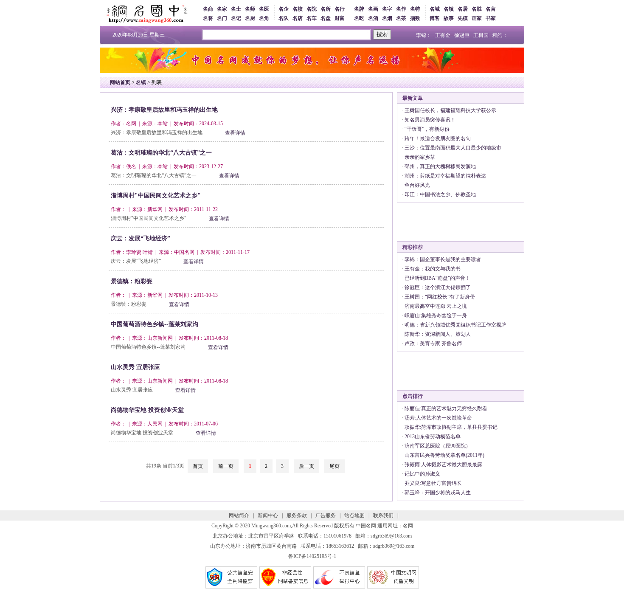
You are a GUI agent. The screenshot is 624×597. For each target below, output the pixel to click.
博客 (435, 18)
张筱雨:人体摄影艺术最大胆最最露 (443, 464)
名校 (297, 9)
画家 (477, 18)
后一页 (306, 466)
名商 (208, 9)
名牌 (359, 9)
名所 (325, 9)
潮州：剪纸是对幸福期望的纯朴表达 (445, 176)
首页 (198, 466)
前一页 (225, 466)
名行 (339, 9)
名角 (264, 18)
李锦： (423, 35)
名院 (311, 9)
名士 (236, 9)
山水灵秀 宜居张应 (135, 367)
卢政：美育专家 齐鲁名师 (433, 343)
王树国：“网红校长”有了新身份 (440, 297)
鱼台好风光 (417, 185)
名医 (264, 9)
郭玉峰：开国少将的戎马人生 (438, 493)
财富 (339, 18)
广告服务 (325, 515)
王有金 (442, 35)
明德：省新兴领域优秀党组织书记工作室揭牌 (455, 325)
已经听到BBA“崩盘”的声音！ (437, 278)
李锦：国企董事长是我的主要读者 (443, 259)
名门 (222, 18)
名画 (373, 9)
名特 (415, 9)
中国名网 (366, 526)
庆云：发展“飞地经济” (140, 238)
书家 (491, 18)
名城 (435, 9)
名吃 (359, 18)
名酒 (373, 18)
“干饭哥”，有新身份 (427, 129)
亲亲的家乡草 (420, 157)
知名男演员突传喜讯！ (430, 120)
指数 (415, 18)
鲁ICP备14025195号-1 (312, 556)
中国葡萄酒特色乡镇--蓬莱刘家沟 (154, 324)
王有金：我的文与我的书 (433, 269)
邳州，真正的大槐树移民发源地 (440, 166)
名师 (250, 9)
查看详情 (235, 133)
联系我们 (383, 515)
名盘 (325, 18)
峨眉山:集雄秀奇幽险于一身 (436, 315)
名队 (283, 18)
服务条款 (297, 515)
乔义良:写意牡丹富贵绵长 (433, 483)
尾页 (334, 466)
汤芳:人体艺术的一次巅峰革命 (438, 418)
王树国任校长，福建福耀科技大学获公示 (450, 110)
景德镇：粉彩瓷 (131, 281)
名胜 (477, 9)
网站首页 (120, 82)
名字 (387, 9)
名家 (222, 9)
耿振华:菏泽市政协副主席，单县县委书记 (451, 427)
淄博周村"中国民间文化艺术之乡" (156, 195)
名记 (236, 18)
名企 (283, 9)
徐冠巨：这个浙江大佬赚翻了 (438, 287)
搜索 (382, 34)
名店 (297, 18)
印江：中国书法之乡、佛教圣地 (440, 194)
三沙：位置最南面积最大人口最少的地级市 (453, 148)
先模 (463, 18)
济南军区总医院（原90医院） (438, 446)
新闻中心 (268, 515)
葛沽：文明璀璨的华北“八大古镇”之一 (161, 152)
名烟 (387, 18)
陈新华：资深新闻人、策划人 (438, 334)
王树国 (481, 35)
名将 (208, 18)
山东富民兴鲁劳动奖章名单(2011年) (444, 455)
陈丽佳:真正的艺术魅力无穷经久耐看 (446, 408)
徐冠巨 (461, 35)
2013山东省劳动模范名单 (433, 436)
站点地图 (354, 515)
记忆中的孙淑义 (422, 474)
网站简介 (239, 515)
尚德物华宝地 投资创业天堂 (147, 410)
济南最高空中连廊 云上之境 (436, 306)
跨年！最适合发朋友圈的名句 (438, 138)
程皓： (500, 35)
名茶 (401, 18)
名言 (491, 9)
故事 (449, 18)
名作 (401, 9)
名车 (311, 18)
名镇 (449, 9)
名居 (463, 9)
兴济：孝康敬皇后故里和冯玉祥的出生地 (164, 110)
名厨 (250, 18)
